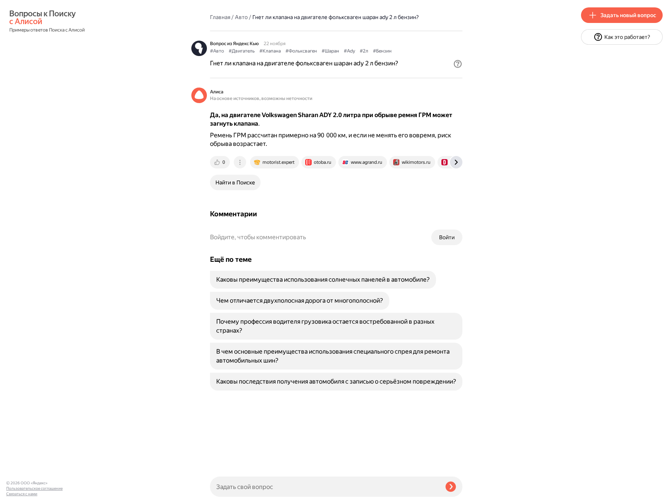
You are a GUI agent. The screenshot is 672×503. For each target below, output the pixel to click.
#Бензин (382, 51)
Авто (241, 17)
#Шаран (330, 51)
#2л (364, 51)
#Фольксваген (301, 51)
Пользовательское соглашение (34, 488)
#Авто (217, 51)
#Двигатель (242, 51)
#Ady (349, 51)
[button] (457, 63)
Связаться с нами (21, 494)
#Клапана (270, 51)
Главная (220, 17)
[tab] (220, 162)
